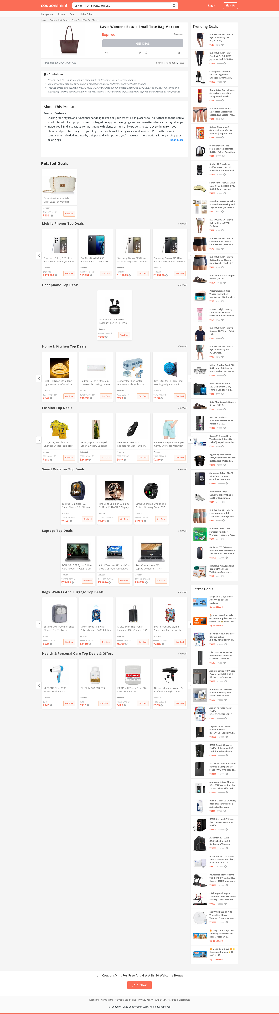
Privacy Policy (145, 999)
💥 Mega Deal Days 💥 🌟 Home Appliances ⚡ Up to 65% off (222, 952)
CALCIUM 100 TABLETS (93, 688)
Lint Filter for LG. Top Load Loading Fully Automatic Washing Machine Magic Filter (168, 382)
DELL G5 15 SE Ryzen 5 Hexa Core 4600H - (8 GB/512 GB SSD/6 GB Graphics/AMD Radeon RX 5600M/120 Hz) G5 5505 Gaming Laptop (77, 567)
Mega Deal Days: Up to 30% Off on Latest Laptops (221, 599)
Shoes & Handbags (166, 62)
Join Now (139, 985)
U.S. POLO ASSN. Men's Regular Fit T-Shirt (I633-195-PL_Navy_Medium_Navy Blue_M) (221, 331)
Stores (61, 14)
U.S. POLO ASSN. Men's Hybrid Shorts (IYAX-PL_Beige (221, 222)
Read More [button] (177, 140)
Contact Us (107, 999)
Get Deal (143, 43)
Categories (47, 14)
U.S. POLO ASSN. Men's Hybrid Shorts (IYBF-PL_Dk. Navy (221, 37)
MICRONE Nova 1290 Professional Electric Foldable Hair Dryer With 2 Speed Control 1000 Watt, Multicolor (58, 690)
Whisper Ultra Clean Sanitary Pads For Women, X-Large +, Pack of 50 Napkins (221, 532)
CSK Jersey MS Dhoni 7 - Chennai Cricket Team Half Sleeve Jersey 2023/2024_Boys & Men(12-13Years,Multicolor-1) (58, 444)
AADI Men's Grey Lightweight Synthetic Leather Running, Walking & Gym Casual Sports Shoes (221, 495)
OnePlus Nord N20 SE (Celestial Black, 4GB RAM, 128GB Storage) (94, 260)
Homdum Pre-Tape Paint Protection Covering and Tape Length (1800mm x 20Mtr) (222, 204)
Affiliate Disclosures (165, 999)
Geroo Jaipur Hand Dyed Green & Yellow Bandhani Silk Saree (94, 444)
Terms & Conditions (125, 999)
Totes (181, 62)
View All (182, 223)
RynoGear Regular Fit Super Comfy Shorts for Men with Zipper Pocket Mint (169, 444)
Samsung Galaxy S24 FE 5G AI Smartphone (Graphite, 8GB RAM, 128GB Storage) (221, 476)
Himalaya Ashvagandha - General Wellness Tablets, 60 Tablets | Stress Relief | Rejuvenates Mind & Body (222, 569)
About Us (94, 999)
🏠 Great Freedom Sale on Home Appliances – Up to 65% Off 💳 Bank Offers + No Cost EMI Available (222, 618)
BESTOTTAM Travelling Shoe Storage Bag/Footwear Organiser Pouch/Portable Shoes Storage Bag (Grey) (59, 628)
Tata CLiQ (84, 452)
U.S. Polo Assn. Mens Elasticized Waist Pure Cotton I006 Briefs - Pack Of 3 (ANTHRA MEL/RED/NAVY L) (221, 112)
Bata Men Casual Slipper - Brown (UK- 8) (222, 277)
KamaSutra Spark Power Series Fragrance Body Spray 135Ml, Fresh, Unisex (222, 93)
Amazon (46, 267)
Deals (73, 14)
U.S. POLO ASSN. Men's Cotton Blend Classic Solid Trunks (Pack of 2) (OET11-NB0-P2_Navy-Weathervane (221, 260)
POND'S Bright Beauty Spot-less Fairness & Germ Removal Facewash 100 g (222, 312)
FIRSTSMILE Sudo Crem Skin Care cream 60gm (132, 690)
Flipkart (65, 575)
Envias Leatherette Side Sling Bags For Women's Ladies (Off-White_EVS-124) (58, 200)
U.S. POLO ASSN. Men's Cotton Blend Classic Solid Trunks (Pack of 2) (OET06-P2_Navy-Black (221, 241)
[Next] (190, 255)
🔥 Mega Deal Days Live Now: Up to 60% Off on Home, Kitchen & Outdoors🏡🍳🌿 (221, 934)
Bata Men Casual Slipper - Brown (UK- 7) (222, 404)
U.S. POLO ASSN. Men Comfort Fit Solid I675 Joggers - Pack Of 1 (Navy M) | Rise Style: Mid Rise (221, 56)
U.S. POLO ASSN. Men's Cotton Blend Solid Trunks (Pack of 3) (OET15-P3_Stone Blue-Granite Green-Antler (222, 513)
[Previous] (38, 255)
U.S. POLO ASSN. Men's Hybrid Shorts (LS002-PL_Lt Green (221, 349)
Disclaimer (184, 999)
